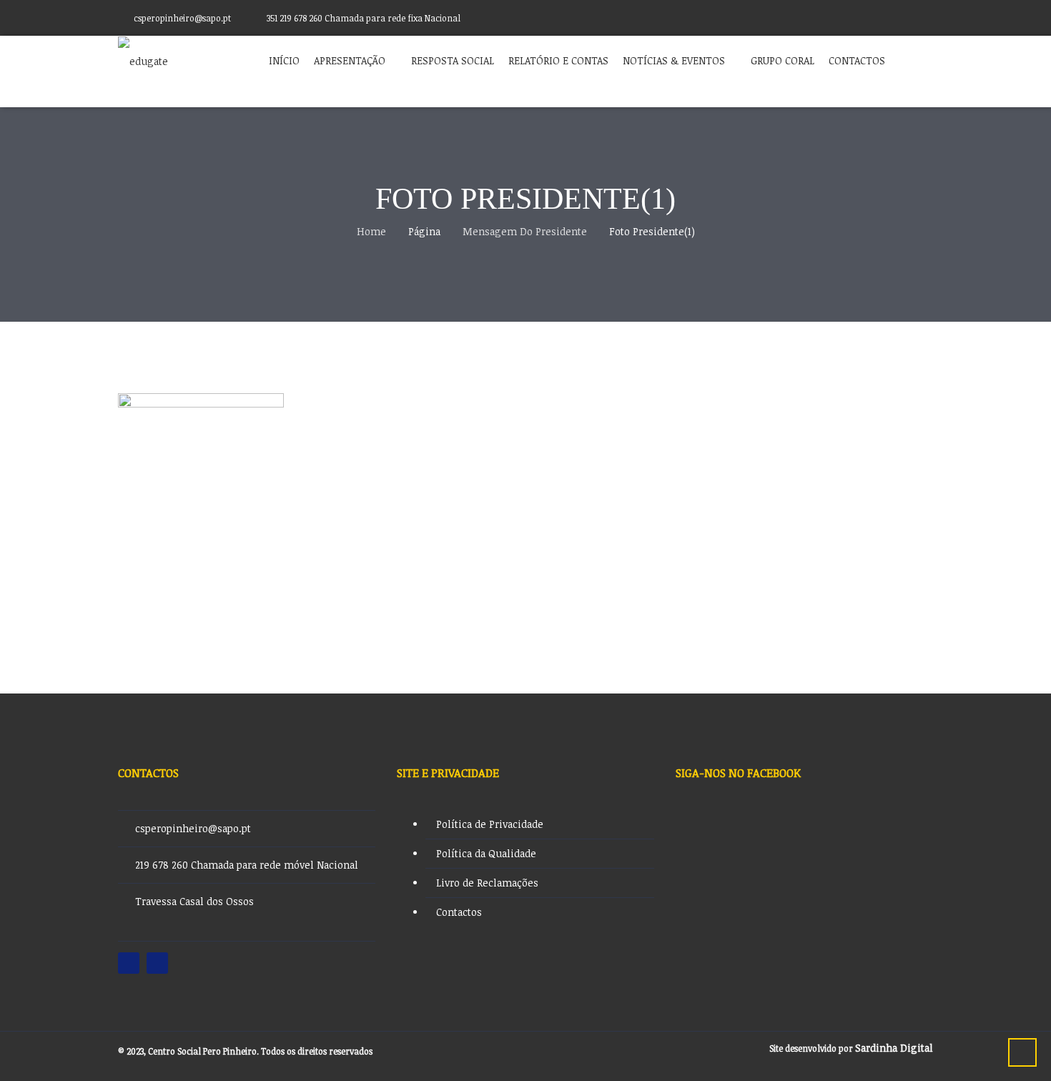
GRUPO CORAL (782, 60)
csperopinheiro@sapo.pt (193, 828)
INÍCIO (284, 60)
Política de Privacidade (489, 824)
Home (371, 231)
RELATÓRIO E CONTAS (558, 60)
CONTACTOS (857, 60)
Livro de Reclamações (487, 882)
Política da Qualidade (486, 853)
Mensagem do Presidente (525, 231)
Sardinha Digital (894, 1048)
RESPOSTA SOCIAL (452, 60)
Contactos (459, 912)
